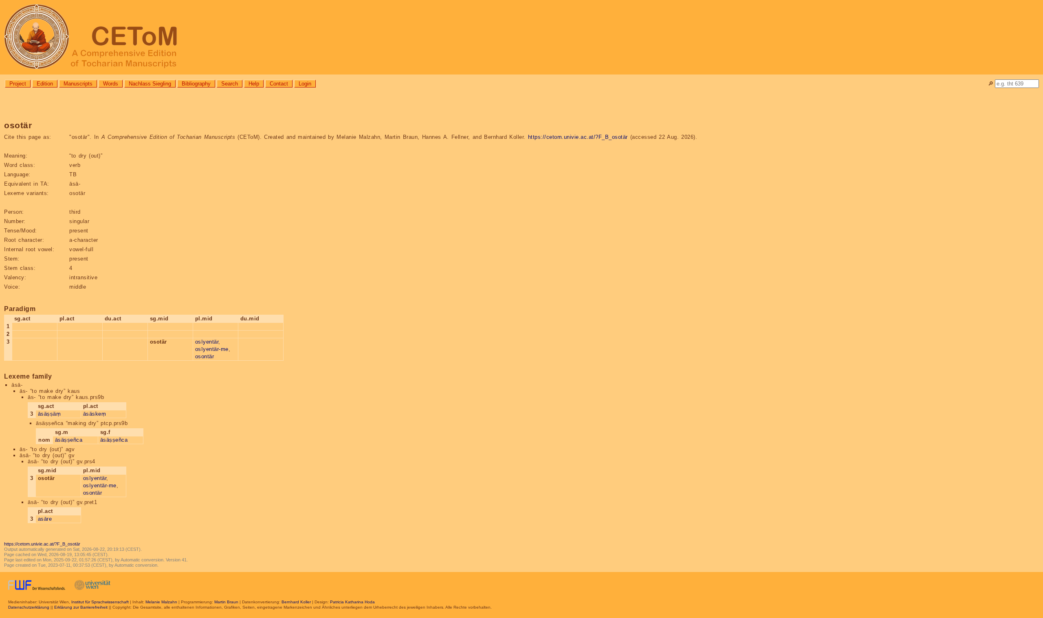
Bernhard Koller (296, 602)
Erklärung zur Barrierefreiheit (81, 607)
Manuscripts (78, 84)
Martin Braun (226, 602)
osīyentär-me (212, 349)
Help (254, 84)
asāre (45, 519)
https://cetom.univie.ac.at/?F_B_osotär (578, 137)
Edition (45, 84)
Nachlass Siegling (150, 84)
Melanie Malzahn (161, 602)
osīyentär (207, 342)
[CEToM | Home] (521, 37)
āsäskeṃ (94, 414)
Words (110, 84)
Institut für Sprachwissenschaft (100, 602)
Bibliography (196, 84)
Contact (279, 84)
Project (17, 84)
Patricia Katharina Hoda (352, 602)
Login (305, 84)
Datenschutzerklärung (28, 607)
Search (229, 84)
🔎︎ (990, 84)
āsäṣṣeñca (69, 440)
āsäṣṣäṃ (49, 414)
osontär (204, 356)
